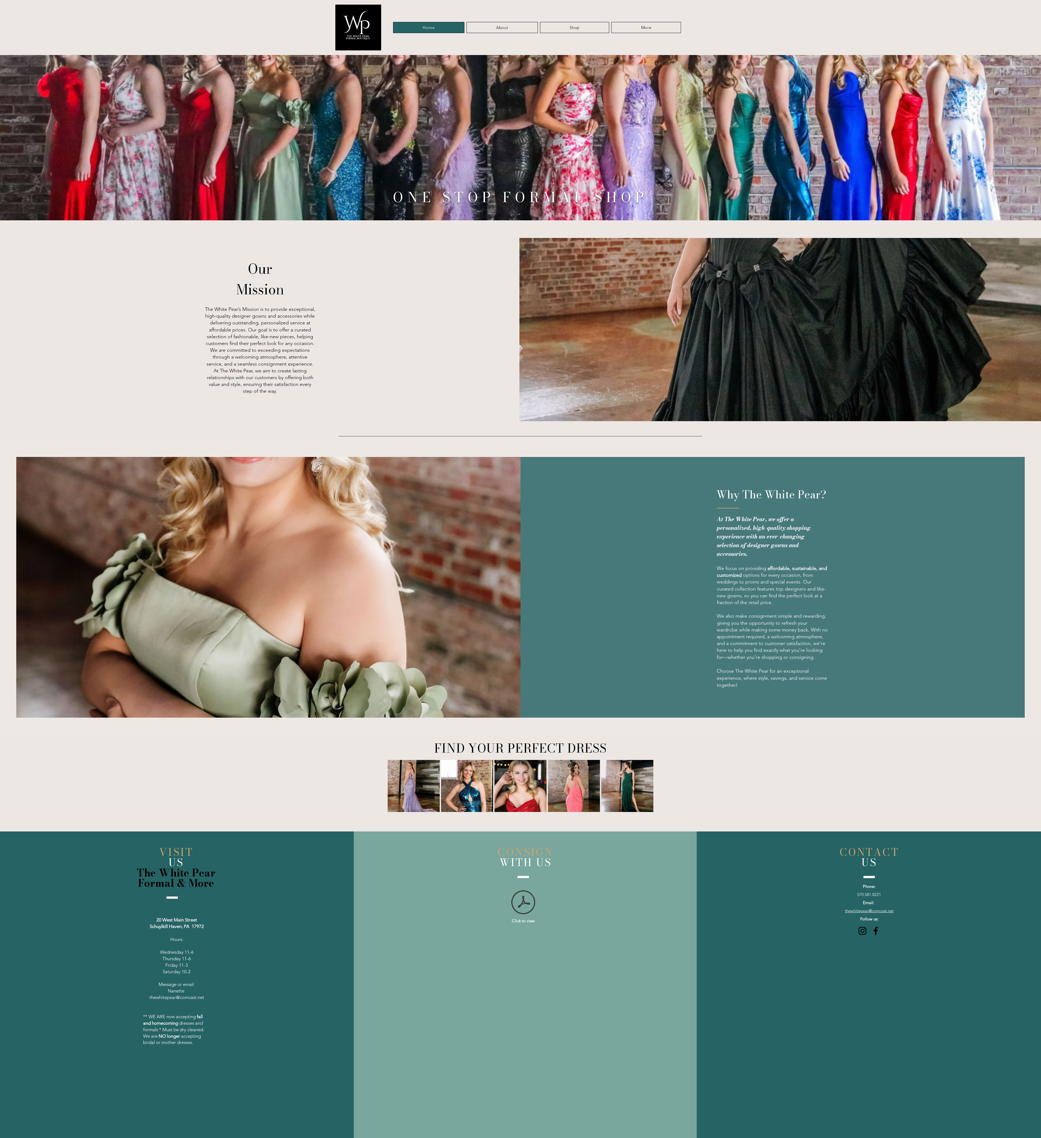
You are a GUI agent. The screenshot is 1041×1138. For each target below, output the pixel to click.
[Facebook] (875, 931)
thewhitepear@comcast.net (176, 997)
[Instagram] (862, 931)
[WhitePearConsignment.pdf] (523, 903)
